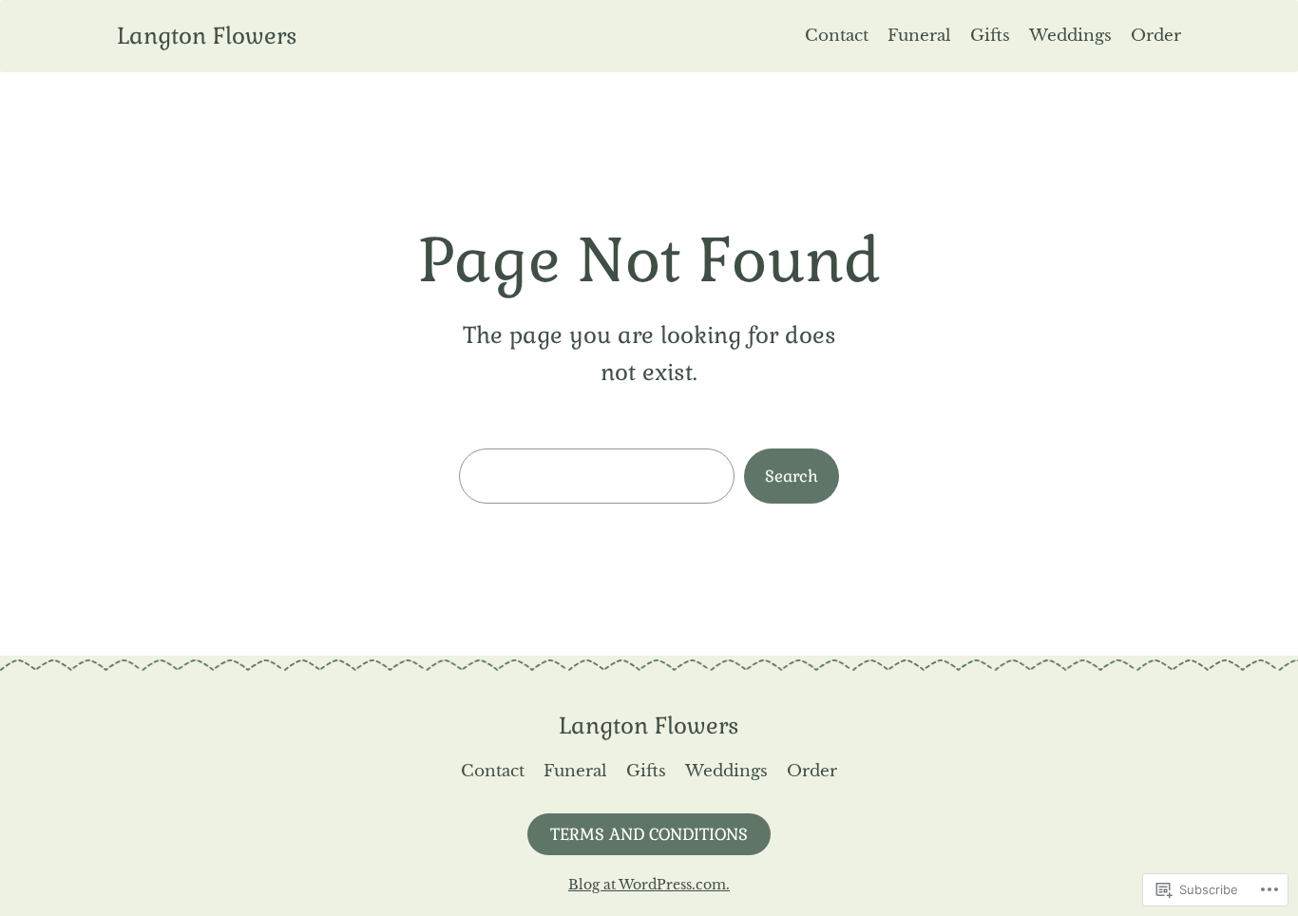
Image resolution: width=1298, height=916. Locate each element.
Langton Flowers (207, 35)
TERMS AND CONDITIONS (649, 834)
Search (791, 476)
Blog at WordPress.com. (649, 884)
